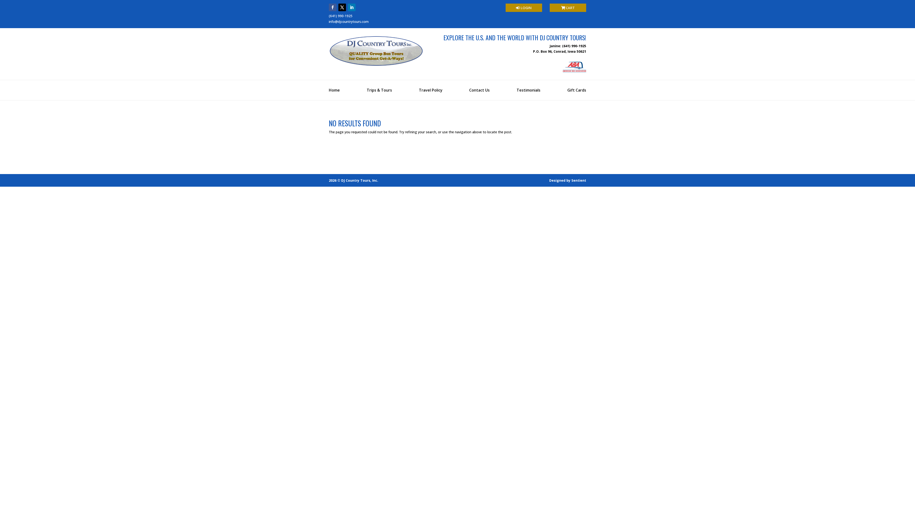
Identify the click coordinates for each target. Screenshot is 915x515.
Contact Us (479, 90)
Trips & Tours (379, 90)
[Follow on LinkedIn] (352, 7)
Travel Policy (430, 90)
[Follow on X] (342, 7)
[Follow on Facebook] (332, 7)
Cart (570, 7)
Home (334, 90)
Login (526, 7)
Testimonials (528, 90)
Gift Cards (576, 90)
